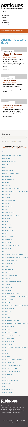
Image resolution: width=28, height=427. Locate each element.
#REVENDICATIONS (7, 344)
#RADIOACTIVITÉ (6, 158)
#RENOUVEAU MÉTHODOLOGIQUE (11, 281)
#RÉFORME (5, 221)
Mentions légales (6, 420)
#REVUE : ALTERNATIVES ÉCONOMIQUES (13, 359)
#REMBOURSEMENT (8, 269)
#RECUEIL (5, 209)
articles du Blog (5, 22)
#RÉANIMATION (6, 176)
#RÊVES (4, 350)
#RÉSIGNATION (6, 311)
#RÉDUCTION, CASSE (8, 212)
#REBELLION (5, 182)
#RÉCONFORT (6, 203)
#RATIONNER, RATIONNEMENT (10, 173)
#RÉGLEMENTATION (7, 236)
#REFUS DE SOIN (6, 227)
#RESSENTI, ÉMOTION (8, 326)
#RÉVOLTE (5, 353)
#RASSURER (5, 164)
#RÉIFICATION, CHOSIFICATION (10, 245)
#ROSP (4, 386)
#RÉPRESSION (6, 302)
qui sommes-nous (6, 15)
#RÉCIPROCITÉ (6, 194)
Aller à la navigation (4, 1)
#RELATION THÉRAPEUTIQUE (10, 260)
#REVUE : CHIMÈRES (8, 362)
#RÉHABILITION (6, 242)
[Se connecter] (25, 11)
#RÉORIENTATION (7, 290)
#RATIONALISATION (7, 170)
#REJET (4, 251)
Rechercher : (6, 134)
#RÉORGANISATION (7, 287)
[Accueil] (12, 6)
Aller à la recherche (19, 1)
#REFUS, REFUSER (7, 230)
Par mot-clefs (12, 141)
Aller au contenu (12, 1)
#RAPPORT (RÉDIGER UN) (9, 161)
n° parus (4, 17)
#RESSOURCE (6, 329)
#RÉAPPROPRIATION (8, 179)
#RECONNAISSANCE (8, 206)
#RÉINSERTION (6, 248)
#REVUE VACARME (7, 374)
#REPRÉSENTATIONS (8, 299)
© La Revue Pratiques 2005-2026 (19, 420)
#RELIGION (5, 266)
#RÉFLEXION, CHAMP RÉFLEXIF (10, 215)
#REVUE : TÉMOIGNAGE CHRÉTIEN (11, 371)
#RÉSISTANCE (6, 317)
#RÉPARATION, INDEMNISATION (10, 293)
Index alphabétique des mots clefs (14, 146)
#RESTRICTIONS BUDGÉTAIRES (10, 335)
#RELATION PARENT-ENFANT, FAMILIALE (13, 254)
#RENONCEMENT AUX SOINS (10, 275)
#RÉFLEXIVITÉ (6, 218)
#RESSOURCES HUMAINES (9, 332)
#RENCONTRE (6, 272)
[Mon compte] (22, 11)
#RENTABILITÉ (6, 284)
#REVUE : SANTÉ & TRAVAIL (9, 368)
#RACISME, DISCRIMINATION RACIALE (12, 155)
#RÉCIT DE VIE (6, 197)
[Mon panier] (20, 11)
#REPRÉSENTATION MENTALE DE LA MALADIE (14, 296)
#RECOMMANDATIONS (8, 200)
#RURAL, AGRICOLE (7, 392)
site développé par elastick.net (14, 422)
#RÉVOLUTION (6, 356)
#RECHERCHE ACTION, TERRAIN (11, 188)
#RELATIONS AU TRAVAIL (9, 263)
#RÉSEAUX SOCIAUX (8, 308)
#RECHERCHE (6, 185)
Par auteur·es (4, 141)
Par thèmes (19, 141)
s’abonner (4, 20)
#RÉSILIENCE (6, 314)
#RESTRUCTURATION (8, 338)
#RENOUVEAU (6, 278)
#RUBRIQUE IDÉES (7, 389)
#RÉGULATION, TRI (7, 239)
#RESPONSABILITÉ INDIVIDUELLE (11, 320)
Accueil (2, 30)
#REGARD (5, 233)
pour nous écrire (5, 25)
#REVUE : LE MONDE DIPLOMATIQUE (12, 365)
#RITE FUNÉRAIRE (7, 383)
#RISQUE (4, 377)
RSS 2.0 (10, 420)
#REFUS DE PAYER (7, 224)
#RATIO (4, 167)
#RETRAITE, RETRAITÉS (8, 341)
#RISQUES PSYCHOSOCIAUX (10, 380)
